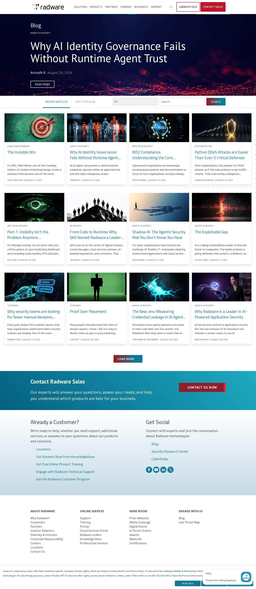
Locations (43, 449)
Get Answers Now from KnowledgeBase (65, 457)
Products (96, 7)
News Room (138, 511)
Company (125, 7)
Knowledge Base (90, 539)
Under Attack (188, 7)
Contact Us (37, 551)
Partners (111, 7)
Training (85, 522)
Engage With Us (191, 511)
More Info (187, 583)
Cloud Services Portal (94, 531)
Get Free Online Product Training (59, 464)
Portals (84, 526)
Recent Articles (56, 101)
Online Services (92, 511)
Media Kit (135, 539)
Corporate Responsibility (46, 539)
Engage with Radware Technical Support (65, 472)
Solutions (80, 7)
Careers (35, 543)
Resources (141, 7)
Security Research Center (170, 452)
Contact (213, 7)
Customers (37, 522)
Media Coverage (139, 522)
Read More (42, 84)
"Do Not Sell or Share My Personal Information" (180, 575)
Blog (155, 444)
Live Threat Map (189, 522)
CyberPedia (160, 459)
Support (156, 7)
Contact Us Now (202, 387)
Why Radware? (40, 518)
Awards (134, 535)
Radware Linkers (91, 535)
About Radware (42, 511)
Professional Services (94, 543)
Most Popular (85, 101)
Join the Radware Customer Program (63, 479)
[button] (171, 7)
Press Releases (139, 518)
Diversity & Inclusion (43, 535)
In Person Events (140, 531)
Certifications (138, 543)
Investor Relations (42, 531)
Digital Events (138, 526)
